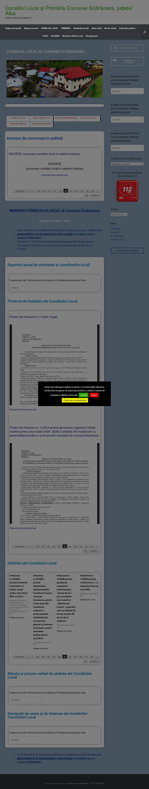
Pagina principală (13, 28)
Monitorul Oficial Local (72, 35)
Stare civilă (97, 28)
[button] (144, 32)
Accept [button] (84, 395)
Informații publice (127, 28)
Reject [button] (94, 395)
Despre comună (31, 28)
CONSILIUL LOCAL (49, 28)
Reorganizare (92, 35)
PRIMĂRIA (65, 28)
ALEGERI (55, 35)
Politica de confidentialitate (75, 400)
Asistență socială (81, 28)
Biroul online (110, 28)
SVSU (45, 35)
